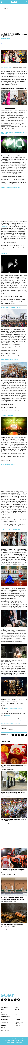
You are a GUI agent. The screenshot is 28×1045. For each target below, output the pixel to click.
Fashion (2, 1012)
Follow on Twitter (18, 1023)
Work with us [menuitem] (3, 1025)
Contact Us (17, 1025)
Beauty (2, 1009)
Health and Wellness (5, 1016)
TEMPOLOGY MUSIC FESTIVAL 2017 (10, 188)
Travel (16, 1014)
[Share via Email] (26, 735)
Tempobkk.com (4, 226)
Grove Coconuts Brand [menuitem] (6, 1029)
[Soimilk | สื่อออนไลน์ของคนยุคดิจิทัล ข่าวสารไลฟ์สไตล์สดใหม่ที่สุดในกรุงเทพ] (14, 2)
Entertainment (4, 1011)
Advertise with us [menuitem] (4, 1023)
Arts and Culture (4, 1007)
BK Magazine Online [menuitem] (5, 1030)
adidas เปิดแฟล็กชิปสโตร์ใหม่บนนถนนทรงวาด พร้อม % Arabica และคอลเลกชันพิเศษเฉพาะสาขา (13, 793)
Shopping (17, 1009)
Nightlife (16, 1007)
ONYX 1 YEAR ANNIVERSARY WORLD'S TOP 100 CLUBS (13, 133)
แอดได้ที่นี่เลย (8, 715)
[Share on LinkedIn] (22, 735)
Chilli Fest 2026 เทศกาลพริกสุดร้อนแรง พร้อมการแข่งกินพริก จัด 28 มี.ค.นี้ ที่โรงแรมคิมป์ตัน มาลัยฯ (13, 870)
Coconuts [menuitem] (3, 1027)
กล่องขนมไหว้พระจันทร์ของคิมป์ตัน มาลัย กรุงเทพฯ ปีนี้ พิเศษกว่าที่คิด (14, 766)
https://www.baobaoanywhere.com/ (13, 708)
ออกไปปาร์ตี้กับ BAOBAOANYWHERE (10, 530)
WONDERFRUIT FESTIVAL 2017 (9, 360)
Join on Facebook (19, 1022)
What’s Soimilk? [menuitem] (4, 1022)
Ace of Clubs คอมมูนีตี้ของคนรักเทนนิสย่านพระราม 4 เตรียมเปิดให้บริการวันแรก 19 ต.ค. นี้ (12, 898)
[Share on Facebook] (12, 735)
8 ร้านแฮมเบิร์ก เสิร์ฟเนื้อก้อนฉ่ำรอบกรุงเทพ (12, 925)
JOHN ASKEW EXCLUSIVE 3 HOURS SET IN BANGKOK (12, 252)
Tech (16, 1011)
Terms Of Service (10, 1042)
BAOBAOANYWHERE (10, 108)
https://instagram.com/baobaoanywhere (10, 723)
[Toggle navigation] (1, 2)
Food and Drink (4, 1014)
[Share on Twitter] (16, 735)
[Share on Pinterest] (19, 735)
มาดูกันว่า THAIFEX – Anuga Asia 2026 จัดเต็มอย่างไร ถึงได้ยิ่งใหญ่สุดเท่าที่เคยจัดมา (13, 820)
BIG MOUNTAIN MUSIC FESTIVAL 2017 (11, 307)
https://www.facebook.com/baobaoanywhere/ (12, 720)
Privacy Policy (18, 1042)
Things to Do (17, 1012)
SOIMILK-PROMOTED (6, 67)
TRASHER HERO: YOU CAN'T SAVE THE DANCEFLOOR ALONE (11, 414)
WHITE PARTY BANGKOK (8, 465)
